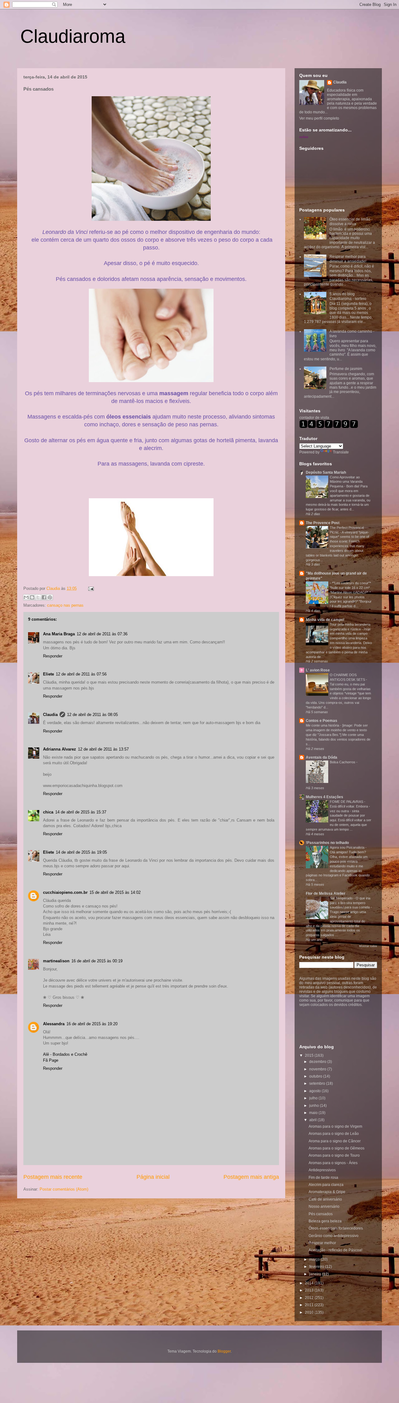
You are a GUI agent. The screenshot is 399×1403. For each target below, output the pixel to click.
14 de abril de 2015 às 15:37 (80, 812)
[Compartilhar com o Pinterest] (50, 597)
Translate (341, 452)
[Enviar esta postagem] (90, 588)
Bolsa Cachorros (343, 762)
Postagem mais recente (52, 1177)
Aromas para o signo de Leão (334, 1133)
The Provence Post (322, 523)
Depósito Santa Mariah (326, 472)
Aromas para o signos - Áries (333, 1163)
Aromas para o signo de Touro (334, 1155)
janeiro (315, 1274)
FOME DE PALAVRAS (347, 801)
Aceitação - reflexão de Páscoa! (335, 1250)
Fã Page (50, 1060)
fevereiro (317, 1266)
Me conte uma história (323, 725)
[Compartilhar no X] (38, 597)
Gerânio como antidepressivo (333, 1236)
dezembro (318, 1061)
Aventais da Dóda (321, 757)
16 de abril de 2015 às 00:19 (97, 961)
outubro (316, 1076)
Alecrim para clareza (326, 1185)
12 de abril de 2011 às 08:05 (92, 714)
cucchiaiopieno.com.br (65, 892)
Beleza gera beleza (325, 1221)
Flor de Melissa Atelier (325, 893)
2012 (310, 1298)
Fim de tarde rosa (323, 1177)
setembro (317, 1083)
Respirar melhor (322, 1243)
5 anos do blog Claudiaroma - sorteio (347, 296)
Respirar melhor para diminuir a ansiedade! (347, 258)
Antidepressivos (322, 1170)
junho (314, 1105)
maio (314, 1113)
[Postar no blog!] (32, 597)
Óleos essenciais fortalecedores (336, 1228)
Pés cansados (321, 1214)
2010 (310, 1312)
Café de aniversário (325, 1199)
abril (313, 1120)
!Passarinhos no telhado (327, 843)
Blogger (224, 1351)
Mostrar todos (368, 946)
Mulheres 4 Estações (324, 797)
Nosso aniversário (324, 1206)
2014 (310, 1283)
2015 (310, 1055)
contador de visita (314, 417)
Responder (52, 656)
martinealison (56, 961)
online (303, 137)
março (315, 1259)
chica (48, 812)
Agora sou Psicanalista (347, 847)
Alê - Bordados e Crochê (65, 1054)
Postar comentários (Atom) (64, 1189)
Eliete (48, 674)
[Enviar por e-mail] (26, 597)
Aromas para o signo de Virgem (335, 1126)
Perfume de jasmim (345, 369)
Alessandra (54, 1023)
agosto (315, 1091)
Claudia (53, 588)
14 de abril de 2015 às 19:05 (81, 852)
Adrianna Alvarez (59, 749)
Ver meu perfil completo (319, 118)
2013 (310, 1290)
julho (314, 1098)
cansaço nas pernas (65, 605)
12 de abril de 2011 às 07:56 (81, 674)
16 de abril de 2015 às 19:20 (92, 1023)
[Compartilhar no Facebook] (44, 597)
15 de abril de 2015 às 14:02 (115, 892)
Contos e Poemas (321, 720)
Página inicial (153, 1177)
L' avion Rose (318, 670)
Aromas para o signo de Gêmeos (336, 1148)
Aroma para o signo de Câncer (335, 1141)
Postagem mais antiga (251, 1177)
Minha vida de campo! (325, 620)
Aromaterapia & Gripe (327, 1192)
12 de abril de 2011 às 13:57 (103, 749)
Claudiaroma (72, 36)
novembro (318, 1069)
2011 (310, 1305)
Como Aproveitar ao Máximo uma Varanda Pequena (346, 481)
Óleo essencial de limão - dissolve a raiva (351, 221)
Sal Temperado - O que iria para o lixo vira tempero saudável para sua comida (350, 902)
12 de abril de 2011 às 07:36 (102, 634)
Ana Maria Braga (59, 634)
